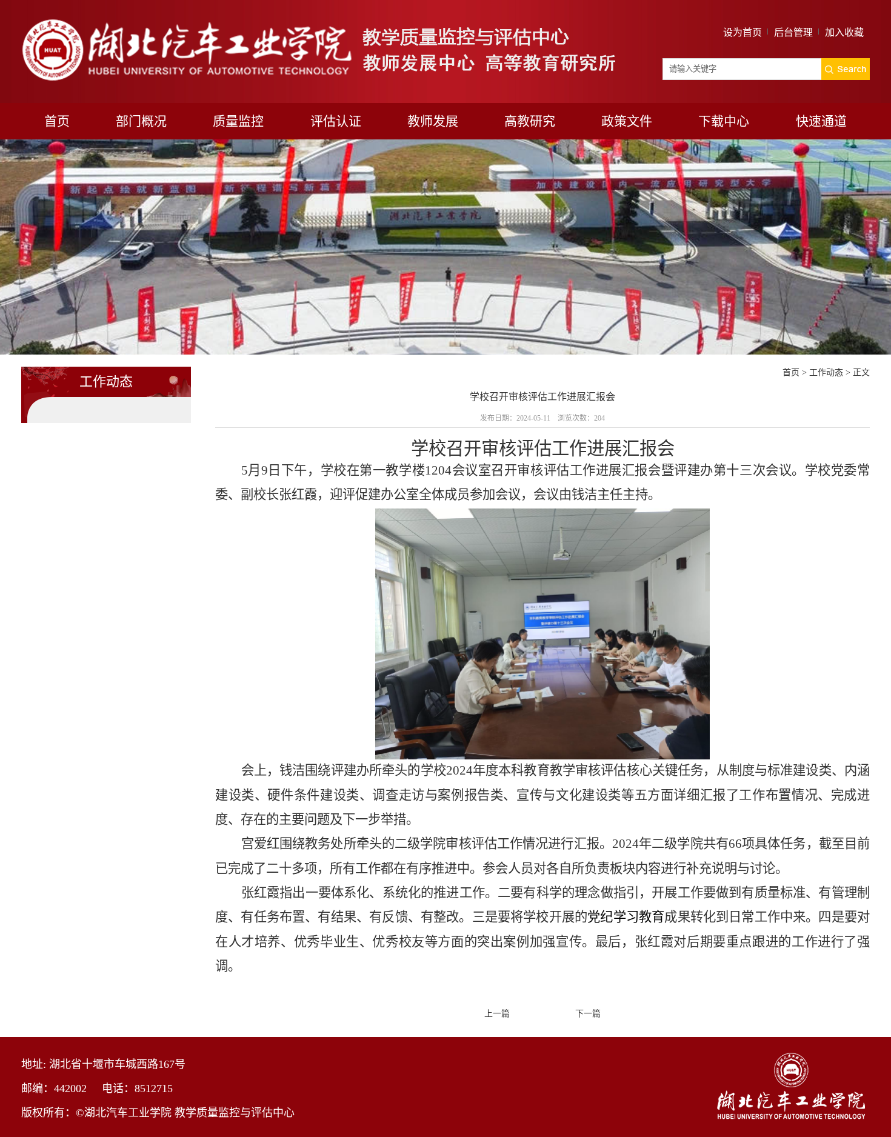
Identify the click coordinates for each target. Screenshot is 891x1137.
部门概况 (141, 121)
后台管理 (793, 32)
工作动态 (826, 372)
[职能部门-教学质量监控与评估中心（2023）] (318, 20)
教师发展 (432, 121)
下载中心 (723, 121)
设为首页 (742, 32)
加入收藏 (844, 32)
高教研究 (529, 121)
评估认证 (335, 121)
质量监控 (238, 121)
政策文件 (626, 121)
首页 (57, 121)
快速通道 (821, 121)
